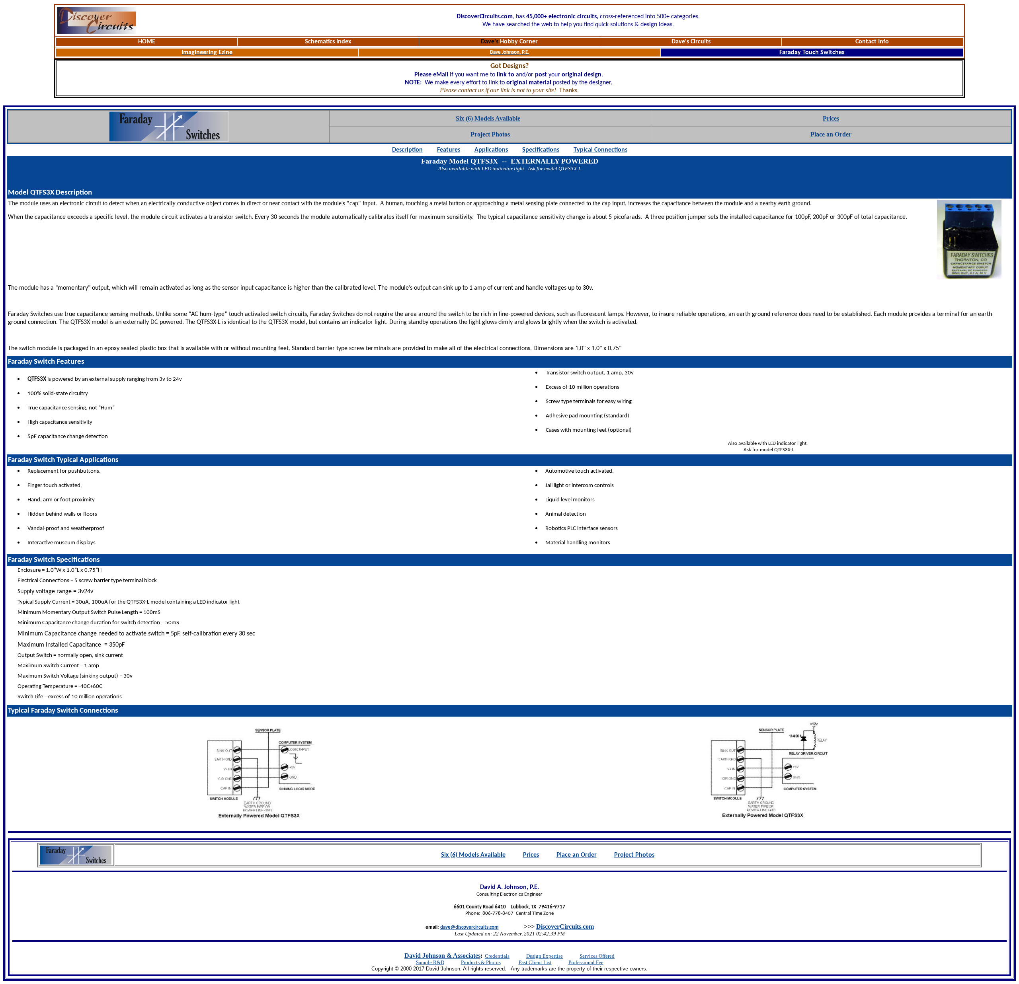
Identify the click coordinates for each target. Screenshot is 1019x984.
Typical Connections (600, 150)
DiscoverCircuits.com (565, 926)
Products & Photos (481, 962)
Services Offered (597, 956)
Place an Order (830, 134)
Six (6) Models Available (488, 118)
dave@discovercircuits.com (469, 927)
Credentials (497, 956)
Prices (831, 118)
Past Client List (535, 962)
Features (448, 150)
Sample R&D (430, 962)
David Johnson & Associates (442, 955)
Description (407, 150)
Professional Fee (585, 962)
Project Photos (490, 134)
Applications (491, 150)
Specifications (540, 150)
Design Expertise (544, 956)
